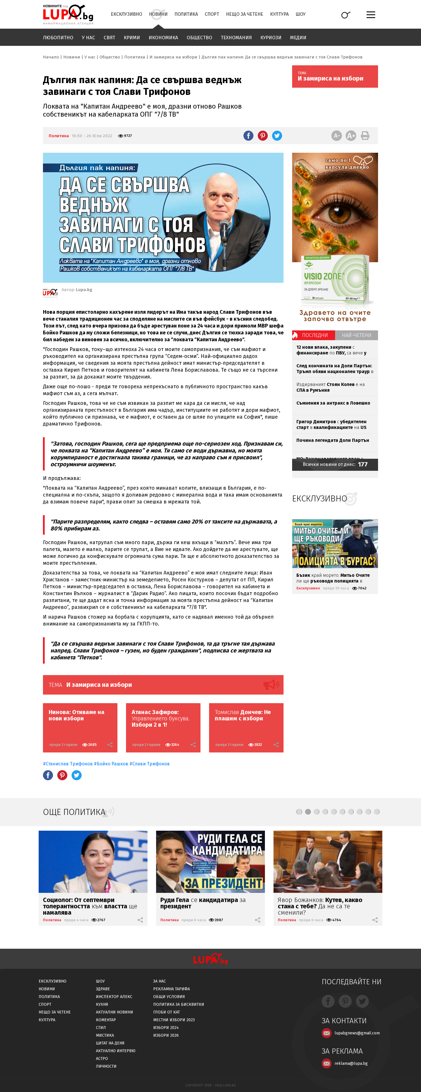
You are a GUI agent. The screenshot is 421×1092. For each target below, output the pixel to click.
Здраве (103, 989)
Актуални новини (114, 1012)
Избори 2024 (166, 1027)
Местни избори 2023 (174, 1019)
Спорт (212, 14)
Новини (158, 14)
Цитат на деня (110, 1043)
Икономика (163, 38)
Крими (132, 38)
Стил (101, 1027)
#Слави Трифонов (149, 763)
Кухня (102, 1004)
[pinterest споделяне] (263, 135)
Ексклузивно (126, 14)
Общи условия (169, 996)
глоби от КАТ (166, 1012)
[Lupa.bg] (50, 294)
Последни (315, 335)
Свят (109, 38)
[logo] (68, 14)
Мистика (105, 1035)
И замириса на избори (173, 57)
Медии (298, 38)
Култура (279, 14)
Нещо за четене (244, 14)
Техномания (236, 38)
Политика (186, 14)
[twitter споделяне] (277, 135)
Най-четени (356, 335)
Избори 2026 (166, 1035)
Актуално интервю (115, 1050)
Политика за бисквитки (178, 1004)
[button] (299, 812)
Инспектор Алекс (114, 996)
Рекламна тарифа (171, 989)
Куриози (271, 38)
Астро (102, 1058)
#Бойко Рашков (111, 763)
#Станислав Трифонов (68, 763)
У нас (88, 38)
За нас (159, 981)
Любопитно (58, 38)
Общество (199, 38)
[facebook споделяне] (248, 135)
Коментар (106, 1019)
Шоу (301, 14)
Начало (51, 57)
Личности (106, 1066)
